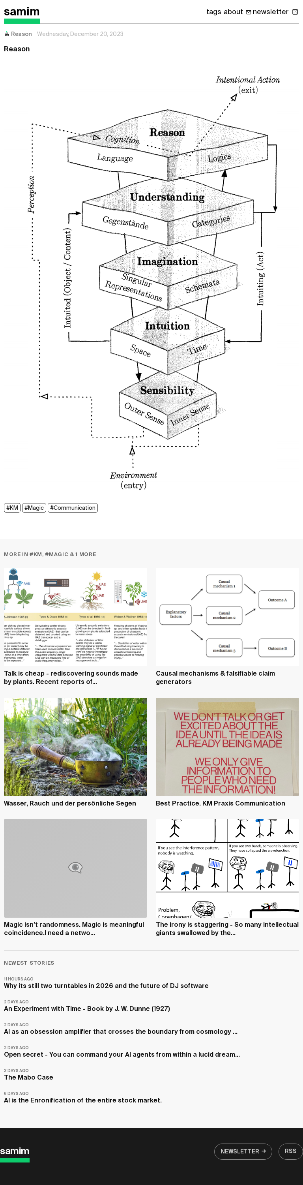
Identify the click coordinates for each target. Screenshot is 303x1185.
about (233, 12)
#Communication (72, 508)
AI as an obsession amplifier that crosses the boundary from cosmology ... (121, 1029)
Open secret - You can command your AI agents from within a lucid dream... (122, 1052)
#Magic (34, 508)
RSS (291, 1151)
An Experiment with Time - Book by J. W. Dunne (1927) (87, 1006)
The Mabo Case (28, 1075)
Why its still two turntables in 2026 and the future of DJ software (106, 983)
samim (22, 12)
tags (213, 12)
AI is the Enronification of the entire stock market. (83, 1098)
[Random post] (295, 12)
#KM (12, 508)
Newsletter (240, 1152)
